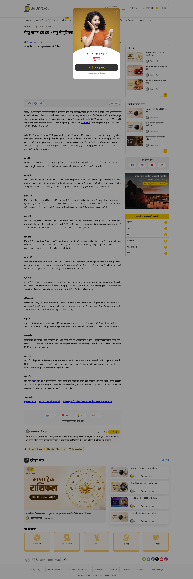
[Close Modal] (116, 12)
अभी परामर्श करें (96, 67)
